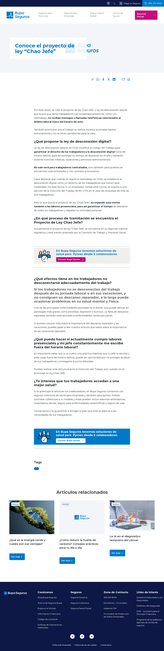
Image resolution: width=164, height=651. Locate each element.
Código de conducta (48, 619)
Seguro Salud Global (97, 14)
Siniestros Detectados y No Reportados (150, 599)
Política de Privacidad (61, 645)
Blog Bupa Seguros (47, 597)
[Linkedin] (114, 79)
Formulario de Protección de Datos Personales (116, 615)
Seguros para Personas (45, 14)
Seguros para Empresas (70, 14)
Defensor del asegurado (148, 605)
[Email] (123, 79)
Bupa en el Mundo (47, 608)
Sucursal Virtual (141, 15)
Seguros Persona (79, 597)
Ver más (15, 556)
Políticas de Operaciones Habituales (50, 626)
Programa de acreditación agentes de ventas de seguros (149, 622)
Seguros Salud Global (81, 608)
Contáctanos (106, 645)
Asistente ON (110, 608)
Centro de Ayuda (118, 14)
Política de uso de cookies (85, 645)
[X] (108, 79)
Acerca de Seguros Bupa (50, 603)
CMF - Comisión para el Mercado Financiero (148, 612)
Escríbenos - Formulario (115, 603)
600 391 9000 (110, 597)
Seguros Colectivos (80, 603)
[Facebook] (103, 79)
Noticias (15, 504)
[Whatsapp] (97, 79)
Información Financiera (49, 614)
